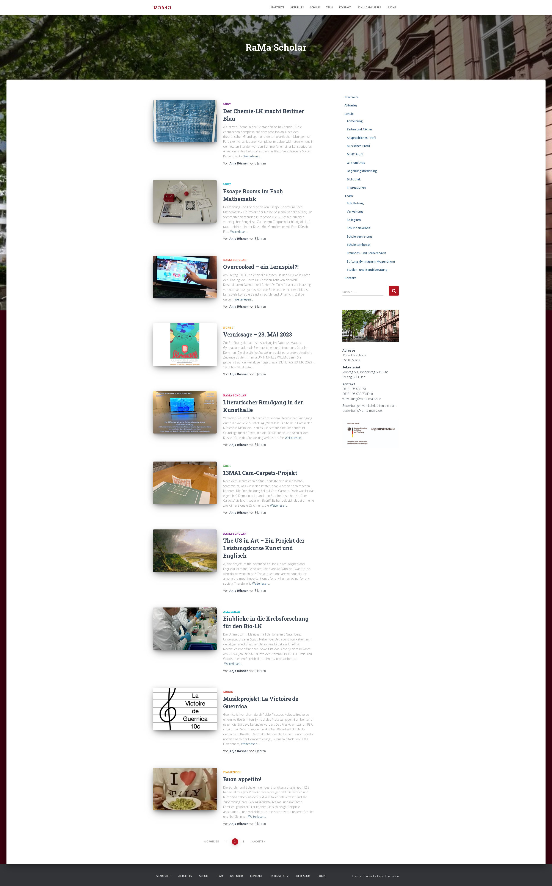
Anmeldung (355, 121)
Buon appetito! (242, 779)
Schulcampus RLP (369, 7)
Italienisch (232, 772)
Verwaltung (355, 211)
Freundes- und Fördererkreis (366, 253)
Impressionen (356, 187)
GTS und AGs (356, 163)
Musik (228, 691)
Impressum (303, 876)
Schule (315, 7)
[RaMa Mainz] (162, 7)
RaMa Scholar (234, 259)
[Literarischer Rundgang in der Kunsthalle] (185, 412)
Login (322, 876)
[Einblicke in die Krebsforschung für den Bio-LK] (185, 628)
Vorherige (212, 841)
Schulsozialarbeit (358, 228)
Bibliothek (354, 179)
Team (329, 7)
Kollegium (354, 220)
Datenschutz (279, 876)
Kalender (236, 876)
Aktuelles (297, 7)
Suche (391, 7)
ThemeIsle (392, 876)
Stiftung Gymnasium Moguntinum (371, 261)
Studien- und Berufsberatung (367, 270)
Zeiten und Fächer (359, 129)
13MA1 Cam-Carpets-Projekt (260, 472)
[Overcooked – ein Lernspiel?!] (185, 277)
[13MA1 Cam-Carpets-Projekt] (185, 483)
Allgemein (231, 611)
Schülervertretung (359, 236)
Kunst (228, 327)
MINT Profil (355, 154)
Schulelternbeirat (358, 245)
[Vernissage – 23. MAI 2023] (185, 344)
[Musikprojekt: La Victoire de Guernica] (185, 709)
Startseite (277, 7)
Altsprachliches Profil (361, 138)
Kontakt (345, 7)
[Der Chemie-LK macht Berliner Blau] (185, 121)
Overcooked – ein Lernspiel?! (261, 266)
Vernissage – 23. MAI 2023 (257, 334)
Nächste (257, 841)
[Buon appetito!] (185, 789)
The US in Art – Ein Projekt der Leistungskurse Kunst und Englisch (263, 548)
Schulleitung (355, 203)
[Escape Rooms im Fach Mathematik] (185, 201)
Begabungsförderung (362, 171)
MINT (227, 104)
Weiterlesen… (252, 156)
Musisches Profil (358, 146)
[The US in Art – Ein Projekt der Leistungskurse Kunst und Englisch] (185, 550)
